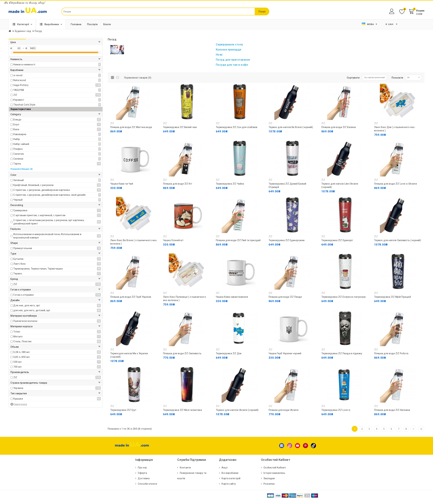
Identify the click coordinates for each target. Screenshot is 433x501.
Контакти (185, 467)
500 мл (17, 362)
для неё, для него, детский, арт (31, 310)
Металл (17, 336)
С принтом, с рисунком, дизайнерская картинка (41, 190)
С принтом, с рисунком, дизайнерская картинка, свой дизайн (49, 195)
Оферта (142, 473)
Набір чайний (21, 144)
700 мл (17, 366)
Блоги (107, 24)
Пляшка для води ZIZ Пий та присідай (238, 240)
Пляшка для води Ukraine (284, 410)
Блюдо (17, 119)
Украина (18, 388)
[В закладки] (129, 138)
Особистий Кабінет (275, 467)
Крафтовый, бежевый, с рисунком (33, 185)
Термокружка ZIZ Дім (229, 353)
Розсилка (269, 483)
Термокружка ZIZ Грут (123, 410)
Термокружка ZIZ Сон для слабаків (236, 127)
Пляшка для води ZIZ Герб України (130, 297)
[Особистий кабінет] (392, 11)
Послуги (92, 24)
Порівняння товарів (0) (137, 77)
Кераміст (18, 99)
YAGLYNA (18, 90)
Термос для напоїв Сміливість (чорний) (397, 240)
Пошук (262, 11)
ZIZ (15, 95)
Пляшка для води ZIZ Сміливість (182, 353)
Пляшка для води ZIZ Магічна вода (131, 127)
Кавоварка (19, 134)
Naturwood (19, 80)
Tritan (16, 331)
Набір (16, 139)
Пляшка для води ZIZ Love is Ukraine (395, 183)
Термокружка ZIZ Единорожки (287, 240)
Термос (17, 273)
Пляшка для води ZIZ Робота (391, 353)
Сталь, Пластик (22, 341)
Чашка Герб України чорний (285, 353)
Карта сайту (229, 483)
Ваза (16, 129)
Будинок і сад (23, 31)
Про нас (142, 467)
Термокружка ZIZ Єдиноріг (337, 240)
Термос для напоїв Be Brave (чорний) (291, 127)
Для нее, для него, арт (26, 305)
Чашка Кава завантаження (232, 297)
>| (421, 429)
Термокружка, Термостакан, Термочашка (38, 268)
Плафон (18, 149)
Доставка (144, 478)
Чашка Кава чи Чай (121, 183)
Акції (225, 467)
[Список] (118, 77)
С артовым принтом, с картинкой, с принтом (39, 215)
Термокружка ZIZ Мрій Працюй (392, 297)
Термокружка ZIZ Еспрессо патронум (343, 297)
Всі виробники (230, 473)
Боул (16, 124)
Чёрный (17, 199)
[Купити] (113, 138)
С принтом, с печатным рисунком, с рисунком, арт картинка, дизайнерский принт (48, 222)
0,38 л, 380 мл (21, 352)
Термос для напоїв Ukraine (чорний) (237, 410)
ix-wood (17, 75)
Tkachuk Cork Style (24, 104)
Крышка (18, 398)
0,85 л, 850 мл (21, 357)
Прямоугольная (22, 248)
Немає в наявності (24, 64)
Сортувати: (353, 77)
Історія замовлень (274, 473)
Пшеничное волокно (25, 321)
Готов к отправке (23, 294)
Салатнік (18, 153)
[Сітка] (113, 77)
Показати (397, 77)
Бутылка (18, 259)
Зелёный (18, 180)
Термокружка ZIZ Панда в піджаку (341, 353)
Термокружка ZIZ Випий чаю (180, 127)
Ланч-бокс (19, 263)
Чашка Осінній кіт (173, 240)
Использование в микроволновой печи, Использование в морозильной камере (47, 236)
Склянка (18, 158)
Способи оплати (147, 483)
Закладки (269, 478)
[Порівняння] (136, 138)
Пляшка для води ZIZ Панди (285, 297)
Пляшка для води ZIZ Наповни (392, 410)
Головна (76, 24)
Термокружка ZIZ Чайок (230, 183)
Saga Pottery (20, 85)
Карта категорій (231, 478)
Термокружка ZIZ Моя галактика (182, 410)
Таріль (17, 163)
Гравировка (20, 210)
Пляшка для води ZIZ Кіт (177, 183)
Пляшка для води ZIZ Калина (338, 127)
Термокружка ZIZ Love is (335, 410)
